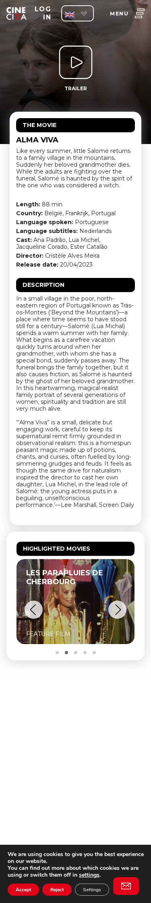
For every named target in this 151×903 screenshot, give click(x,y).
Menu (119, 14)
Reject (57, 889)
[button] (34, 610)
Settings (92, 889)
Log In (43, 13)
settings (89, 874)
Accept (23, 889)
